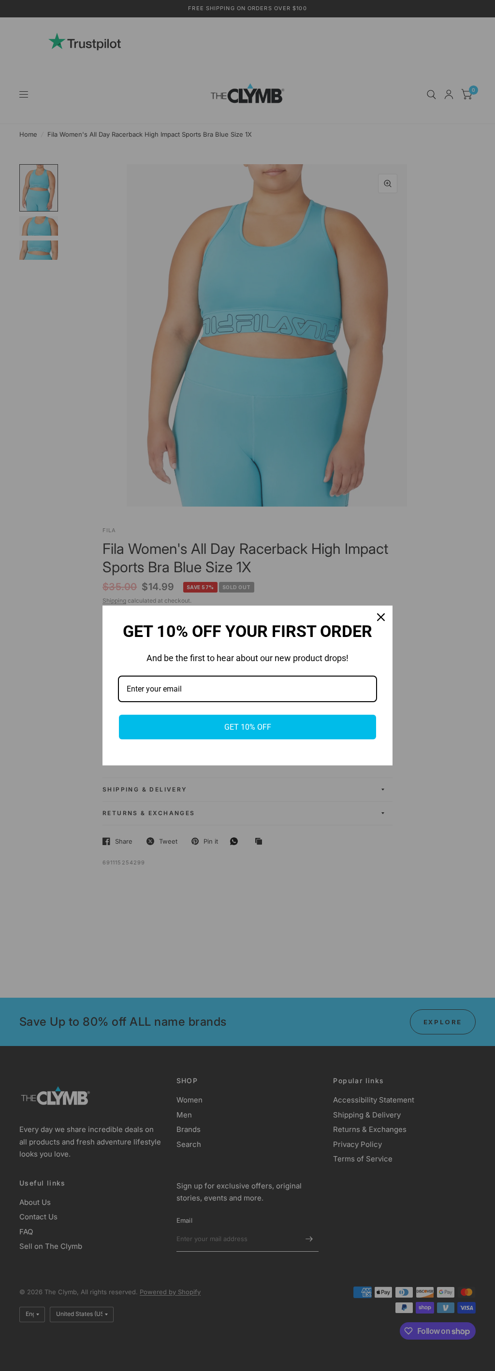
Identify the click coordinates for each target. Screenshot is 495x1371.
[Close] (381, 617)
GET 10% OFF (247, 727)
